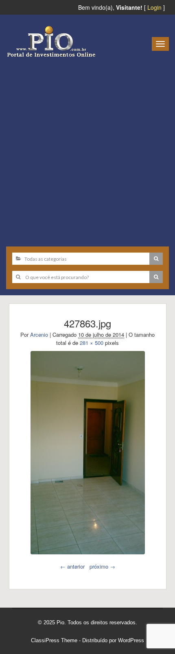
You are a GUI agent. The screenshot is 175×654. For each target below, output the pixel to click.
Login (154, 7)
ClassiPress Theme (54, 640)
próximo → (102, 566)
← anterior (72, 566)
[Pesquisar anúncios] (156, 259)
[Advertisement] (87, 148)
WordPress (131, 640)
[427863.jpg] (87, 452)
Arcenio (39, 334)
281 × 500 (91, 343)
